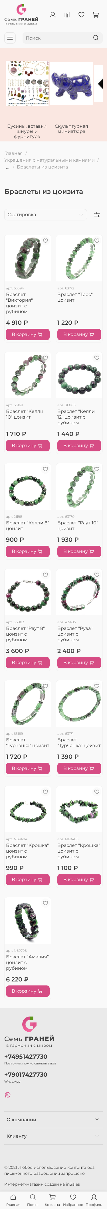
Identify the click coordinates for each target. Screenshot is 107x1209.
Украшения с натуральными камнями (49, 160)
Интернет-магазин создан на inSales (42, 1184)
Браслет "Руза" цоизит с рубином (74, 634)
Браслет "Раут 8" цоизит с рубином (25, 634)
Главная (13, 153)
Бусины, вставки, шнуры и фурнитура (27, 131)
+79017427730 (25, 1074)
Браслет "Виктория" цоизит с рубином (19, 303)
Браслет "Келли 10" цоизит (24, 414)
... (7, 167)
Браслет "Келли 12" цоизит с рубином (76, 417)
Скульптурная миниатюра (71, 128)
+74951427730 (25, 1056)
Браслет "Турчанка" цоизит (27, 742)
